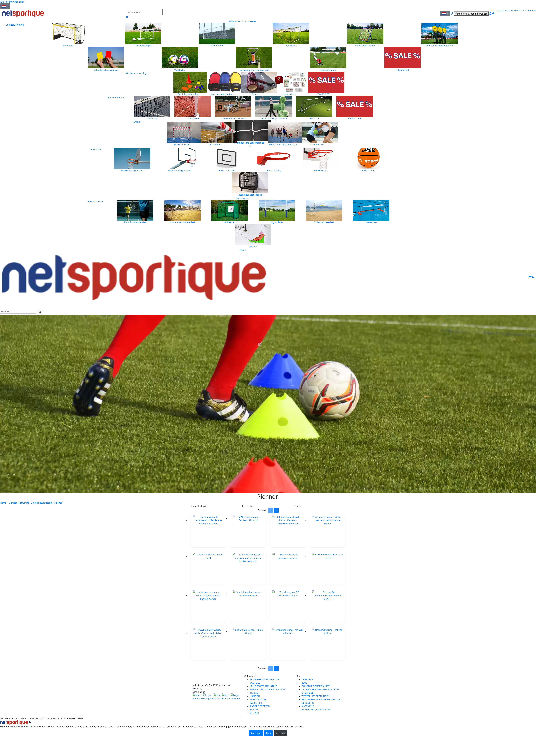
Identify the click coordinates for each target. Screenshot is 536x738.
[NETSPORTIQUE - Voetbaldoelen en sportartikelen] (134, 277)
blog (499, 10)
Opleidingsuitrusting (41, 502)
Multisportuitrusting (136, 73)
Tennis (254, 692)
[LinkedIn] (235, 696)
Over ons (531, 10)
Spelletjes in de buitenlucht (268, 689)
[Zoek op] (170, 12)
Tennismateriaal (116, 97)
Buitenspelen (242, 198)
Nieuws (298, 506)
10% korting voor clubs (12, 1)
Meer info (281, 733)
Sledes (254, 709)
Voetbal (255, 682)
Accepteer (256, 733)
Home (3, 502)
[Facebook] (216, 678)
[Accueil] (62, 13)
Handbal (136, 121)
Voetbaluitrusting (15, 24)
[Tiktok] (218, 696)
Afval (268, 733)
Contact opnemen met (514, 10)
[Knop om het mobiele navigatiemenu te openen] (471, 13)
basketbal (256, 702)
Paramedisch (258, 699)
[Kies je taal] (445, 13)
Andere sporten (96, 201)
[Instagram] (208, 696)
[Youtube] (226, 696)
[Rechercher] (40, 312)
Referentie (247, 506)
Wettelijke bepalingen (316, 696)
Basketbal (96, 149)
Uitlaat (242, 250)
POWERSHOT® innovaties (242, 21)
